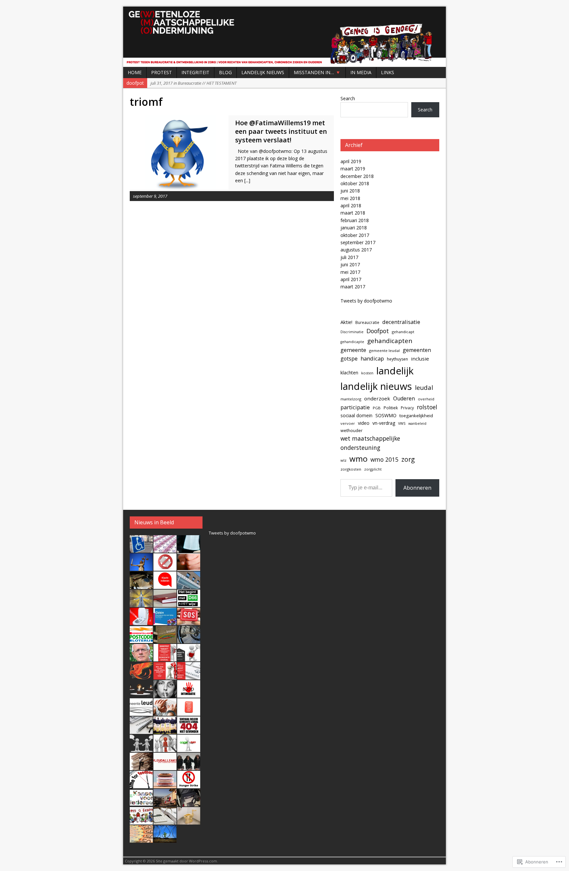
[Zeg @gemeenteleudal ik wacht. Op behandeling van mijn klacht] (164, 585)
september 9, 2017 (150, 196)
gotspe (349, 358)
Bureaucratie (367, 322)
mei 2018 (350, 198)
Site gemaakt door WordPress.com (186, 860)
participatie (355, 407)
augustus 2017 (356, 250)
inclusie (420, 358)
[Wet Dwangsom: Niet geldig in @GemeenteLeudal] (164, 621)
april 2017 (350, 279)
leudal (424, 387)
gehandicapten (389, 340)
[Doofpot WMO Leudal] (284, 37)
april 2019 (350, 161)
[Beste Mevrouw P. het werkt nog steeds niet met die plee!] (141, 621)
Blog (225, 72)
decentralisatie (401, 322)
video (363, 423)
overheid (426, 398)
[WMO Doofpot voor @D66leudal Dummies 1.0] (141, 803)
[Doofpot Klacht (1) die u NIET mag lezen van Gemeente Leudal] (141, 785)
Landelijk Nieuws (262, 72)
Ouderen (404, 398)
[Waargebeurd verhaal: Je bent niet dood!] (141, 676)
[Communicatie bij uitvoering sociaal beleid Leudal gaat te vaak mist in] (141, 748)
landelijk (395, 370)
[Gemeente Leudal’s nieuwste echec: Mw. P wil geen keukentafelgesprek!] (164, 748)
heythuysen (397, 359)
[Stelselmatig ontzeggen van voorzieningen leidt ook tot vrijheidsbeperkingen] (164, 839)
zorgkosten (350, 469)
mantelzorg (350, 398)
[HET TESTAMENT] (141, 730)
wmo (358, 458)
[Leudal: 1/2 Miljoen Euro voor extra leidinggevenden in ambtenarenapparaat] (164, 785)
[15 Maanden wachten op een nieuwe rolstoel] (188, 803)
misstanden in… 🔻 (317, 72)
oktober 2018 (354, 183)
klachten (349, 372)
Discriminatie (352, 332)
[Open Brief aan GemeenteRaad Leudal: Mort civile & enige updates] (188, 658)
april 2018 (350, 205)
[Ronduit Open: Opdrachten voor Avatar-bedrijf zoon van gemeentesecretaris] (188, 585)
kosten (367, 372)
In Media (360, 72)
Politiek (391, 408)
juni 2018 (350, 191)
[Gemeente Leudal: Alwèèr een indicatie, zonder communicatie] (141, 694)
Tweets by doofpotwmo (366, 301)
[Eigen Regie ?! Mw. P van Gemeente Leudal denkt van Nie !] (141, 766)
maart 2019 (352, 168)
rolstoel (427, 407)
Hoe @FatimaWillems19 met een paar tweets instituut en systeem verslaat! (281, 131)
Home (135, 72)
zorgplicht (373, 469)
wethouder (351, 430)
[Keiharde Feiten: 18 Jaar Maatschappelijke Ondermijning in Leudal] (141, 821)
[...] (247, 180)
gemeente (353, 350)
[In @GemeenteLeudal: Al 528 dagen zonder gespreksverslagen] (164, 603)
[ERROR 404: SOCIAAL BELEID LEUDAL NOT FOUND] (188, 730)
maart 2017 (352, 286)
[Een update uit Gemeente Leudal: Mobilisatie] (188, 640)
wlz (343, 460)
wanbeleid (417, 423)
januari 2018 (353, 227)
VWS (401, 423)
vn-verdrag (383, 423)
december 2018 (357, 176)
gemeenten (417, 350)
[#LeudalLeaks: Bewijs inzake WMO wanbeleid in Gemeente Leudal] (164, 766)
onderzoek (377, 398)
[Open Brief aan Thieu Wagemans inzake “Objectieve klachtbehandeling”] (164, 712)
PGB (377, 407)
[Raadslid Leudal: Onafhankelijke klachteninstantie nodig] (141, 712)
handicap (372, 358)
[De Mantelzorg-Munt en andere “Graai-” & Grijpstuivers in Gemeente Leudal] (188, 712)
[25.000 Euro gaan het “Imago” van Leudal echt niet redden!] (141, 839)
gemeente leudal (384, 350)
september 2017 (357, 242)
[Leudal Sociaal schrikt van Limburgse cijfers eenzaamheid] (164, 640)
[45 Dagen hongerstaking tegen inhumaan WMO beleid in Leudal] (188, 785)
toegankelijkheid (416, 416)
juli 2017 (349, 257)
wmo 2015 (384, 459)
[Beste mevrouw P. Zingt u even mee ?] (164, 694)
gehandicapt (403, 331)
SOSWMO (385, 415)
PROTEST (161, 72)
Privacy (407, 407)
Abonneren (417, 487)
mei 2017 (350, 272)
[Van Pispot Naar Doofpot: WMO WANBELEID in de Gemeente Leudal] (188, 821)
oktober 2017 (354, 235)
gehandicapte (352, 341)
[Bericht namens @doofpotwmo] (188, 621)
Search (347, 98)
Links (387, 72)
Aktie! (346, 322)
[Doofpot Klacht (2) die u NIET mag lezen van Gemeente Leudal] (188, 766)
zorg (408, 459)
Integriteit (195, 72)
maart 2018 (352, 213)
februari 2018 (354, 220)
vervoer (347, 423)
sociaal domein (356, 415)
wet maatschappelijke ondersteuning (370, 442)
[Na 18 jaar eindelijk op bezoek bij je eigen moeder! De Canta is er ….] (141, 549)
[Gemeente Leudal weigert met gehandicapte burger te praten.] (164, 676)
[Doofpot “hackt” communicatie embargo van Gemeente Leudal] (164, 658)
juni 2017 (350, 264)
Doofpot (377, 331)
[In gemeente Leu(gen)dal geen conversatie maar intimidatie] (188, 694)
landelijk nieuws (376, 386)
